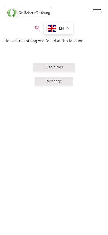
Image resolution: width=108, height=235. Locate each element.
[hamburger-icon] (96, 13)
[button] (38, 29)
